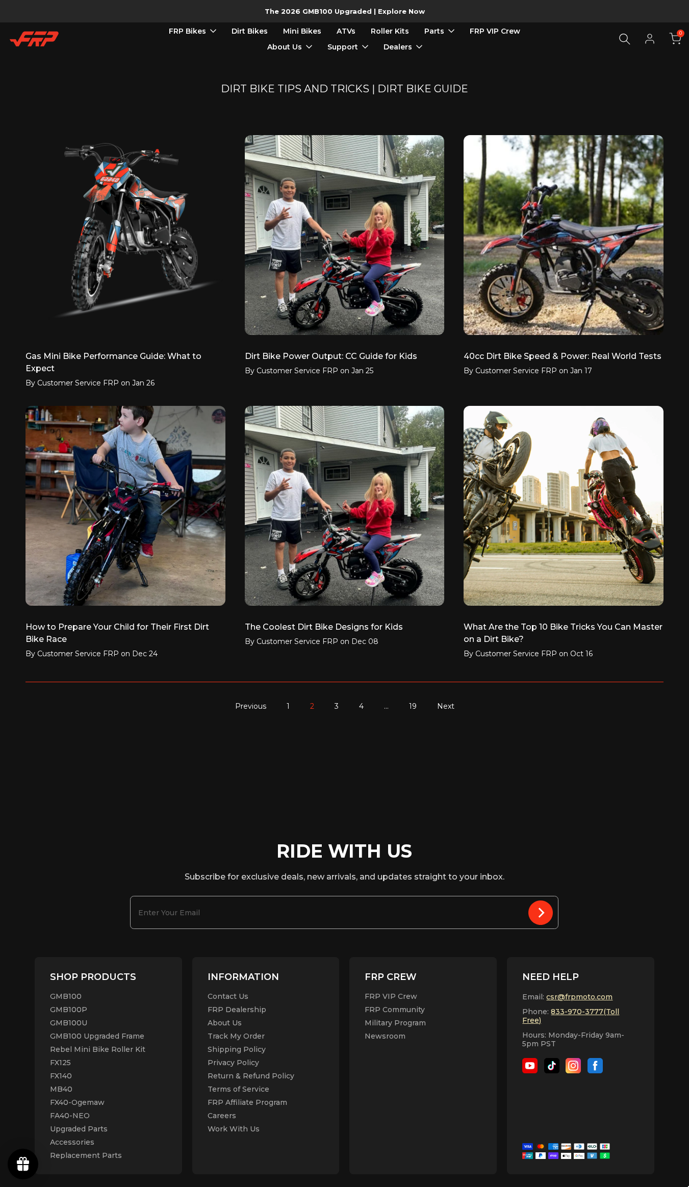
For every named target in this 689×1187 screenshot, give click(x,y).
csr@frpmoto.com (579, 996)
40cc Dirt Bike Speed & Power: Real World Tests (562, 356)
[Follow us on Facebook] (595, 1065)
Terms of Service (238, 1089)
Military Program (395, 1022)
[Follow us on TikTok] (551, 1065)
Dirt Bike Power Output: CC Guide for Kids (331, 356)
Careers (222, 1115)
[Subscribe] (540, 912)
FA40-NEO (70, 1115)
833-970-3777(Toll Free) (570, 1016)
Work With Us (234, 1128)
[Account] (650, 39)
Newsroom (385, 1036)
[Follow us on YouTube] (530, 1065)
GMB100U (68, 1022)
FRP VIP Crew (391, 996)
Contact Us (228, 996)
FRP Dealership (237, 1009)
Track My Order (236, 1036)
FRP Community (395, 1009)
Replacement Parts (86, 1155)
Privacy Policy (233, 1062)
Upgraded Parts (79, 1128)
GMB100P (68, 1009)
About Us (225, 1022)
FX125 (60, 1062)
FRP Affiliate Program (247, 1102)
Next (445, 706)
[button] (675, 39)
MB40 (61, 1089)
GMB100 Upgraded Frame (97, 1036)
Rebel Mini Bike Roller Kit (97, 1049)
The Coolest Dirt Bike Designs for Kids (324, 627)
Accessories (72, 1142)
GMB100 (66, 996)
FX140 (61, 1075)
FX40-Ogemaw (77, 1102)
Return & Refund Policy (251, 1075)
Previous (250, 706)
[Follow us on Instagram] (573, 1065)
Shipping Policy (237, 1049)
